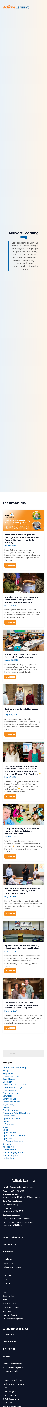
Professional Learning (12, 1267)
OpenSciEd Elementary (12, 1363)
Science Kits (8, 1263)
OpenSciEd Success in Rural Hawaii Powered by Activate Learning (20, 655)
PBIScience (7, 1403)
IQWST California (10, 1395)
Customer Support (11, 1307)
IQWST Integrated (10, 1391)
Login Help (7, 1311)
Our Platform (8, 1259)
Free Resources (9, 1303)
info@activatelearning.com (21, 1187)
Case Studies (8, 1296)
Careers (6, 1279)
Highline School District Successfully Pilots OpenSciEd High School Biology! (22, 946)
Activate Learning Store (13, 1318)
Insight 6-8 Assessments (13, 1384)
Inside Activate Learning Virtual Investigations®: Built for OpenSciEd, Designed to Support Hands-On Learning (21, 538)
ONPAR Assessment (11, 1399)
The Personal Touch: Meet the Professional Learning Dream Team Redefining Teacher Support (21, 1005)
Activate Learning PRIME (13, 1367)
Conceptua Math (10, 1371)
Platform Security (10, 1315)
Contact (6, 1283)
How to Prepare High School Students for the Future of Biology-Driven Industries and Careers (22, 891)
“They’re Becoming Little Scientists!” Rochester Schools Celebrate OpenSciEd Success (22, 831)
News (5, 1300)
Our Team (7, 1275)
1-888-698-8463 (17, 1191)
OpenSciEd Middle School (13, 1380)
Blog (4, 1292)
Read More (11, 565)
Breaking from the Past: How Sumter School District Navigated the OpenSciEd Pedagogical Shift (21, 600)
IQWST (5, 1387)
